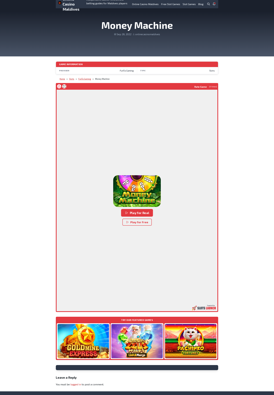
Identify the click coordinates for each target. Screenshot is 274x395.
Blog (200, 4)
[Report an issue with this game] (59, 86)
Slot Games (189, 4)
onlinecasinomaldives (147, 34)
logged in (75, 384)
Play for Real (139, 213)
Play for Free (139, 222)
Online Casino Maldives (145, 4)
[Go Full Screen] (64, 86)
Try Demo (83, 341)
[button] (137, 191)
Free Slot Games (170, 4)
